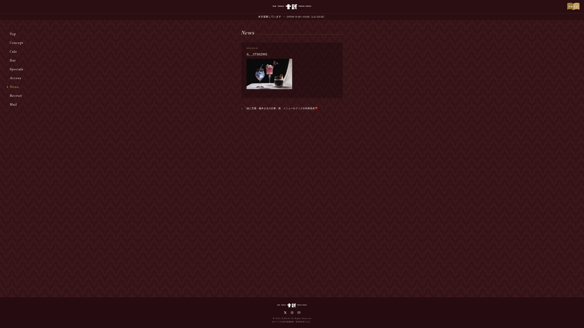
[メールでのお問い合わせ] (298, 312)
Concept (16, 43)
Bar (13, 60)
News (14, 87)
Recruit (16, 96)
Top (13, 34)
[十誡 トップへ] (292, 6)
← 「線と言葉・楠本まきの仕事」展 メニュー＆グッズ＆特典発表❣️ (279, 108)
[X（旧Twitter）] (285, 312)
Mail (13, 104)
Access (15, 78)
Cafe (13, 52)
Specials (16, 69)
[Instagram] (292, 312)
